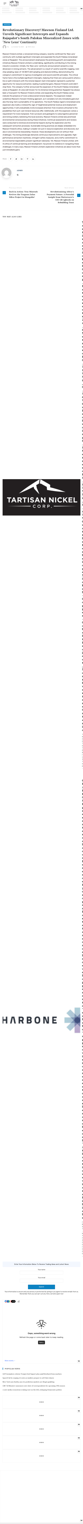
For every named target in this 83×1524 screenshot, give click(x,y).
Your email (41, 1278)
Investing (7, 24)
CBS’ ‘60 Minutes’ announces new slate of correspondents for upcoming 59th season (34, 1386)
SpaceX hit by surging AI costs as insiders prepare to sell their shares (28, 1378)
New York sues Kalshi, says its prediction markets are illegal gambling (28, 1382)
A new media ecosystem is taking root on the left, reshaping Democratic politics (32, 1390)
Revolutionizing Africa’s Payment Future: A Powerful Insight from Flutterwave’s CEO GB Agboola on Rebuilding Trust (60, 197)
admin (20, 170)
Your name (41, 1270)
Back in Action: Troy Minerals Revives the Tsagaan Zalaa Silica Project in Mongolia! (23, 194)
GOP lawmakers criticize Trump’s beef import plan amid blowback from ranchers (32, 1374)
